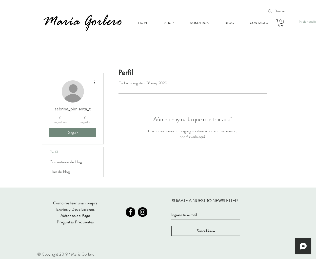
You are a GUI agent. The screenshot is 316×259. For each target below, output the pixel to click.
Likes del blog (60, 171)
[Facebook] (130, 212)
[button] (280, 22)
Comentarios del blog (66, 162)
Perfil (54, 152)
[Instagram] (142, 212)
